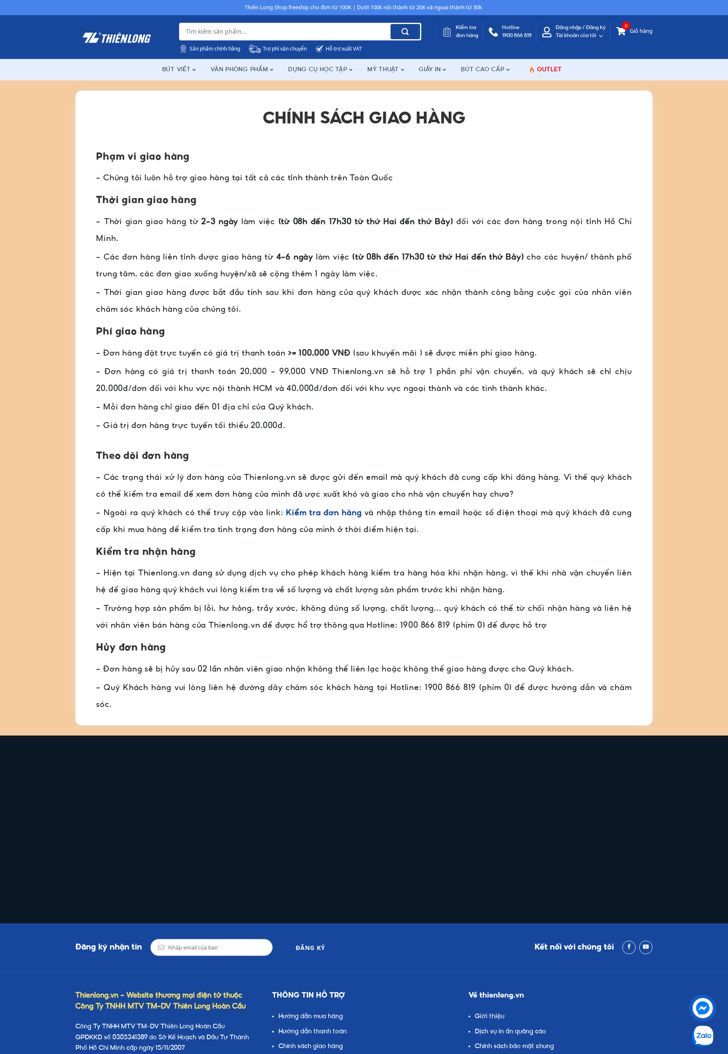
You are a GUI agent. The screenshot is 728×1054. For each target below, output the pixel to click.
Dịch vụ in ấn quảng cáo (510, 1032)
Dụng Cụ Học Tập (318, 69)
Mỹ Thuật (384, 69)
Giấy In (431, 69)
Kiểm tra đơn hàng (323, 513)
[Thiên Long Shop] (116, 38)
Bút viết (177, 69)
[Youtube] (646, 947)
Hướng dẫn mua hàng (310, 1017)
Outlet (549, 69)
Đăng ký (310, 948)
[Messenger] (703, 1008)
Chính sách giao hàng (310, 1046)
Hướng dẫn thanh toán (312, 1032)
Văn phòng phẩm (240, 69)
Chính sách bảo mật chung (514, 1046)
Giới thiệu (489, 1017)
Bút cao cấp (483, 69)
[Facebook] (629, 947)
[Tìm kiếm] (405, 31)
